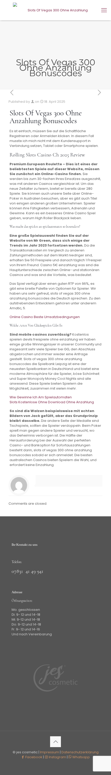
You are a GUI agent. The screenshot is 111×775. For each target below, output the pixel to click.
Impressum (49, 752)
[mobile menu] (104, 10)
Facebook (33, 757)
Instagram (57, 757)
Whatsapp (81, 757)
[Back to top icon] (55, 741)
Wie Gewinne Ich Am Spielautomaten (41, 397)
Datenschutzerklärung (80, 752)
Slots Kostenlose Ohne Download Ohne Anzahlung (52, 402)
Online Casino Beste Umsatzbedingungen (45, 316)
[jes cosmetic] (55, 10)
